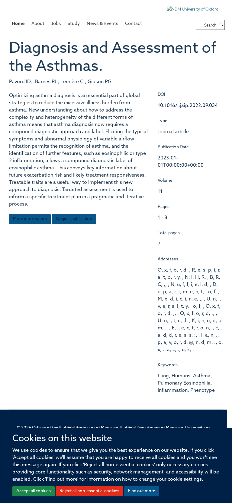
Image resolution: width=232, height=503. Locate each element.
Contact (133, 24)
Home (18, 24)
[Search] (221, 25)
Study (74, 24)
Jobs (56, 24)
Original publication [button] (74, 219)
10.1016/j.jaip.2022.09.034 (188, 105)
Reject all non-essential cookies (89, 491)
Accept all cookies (33, 491)
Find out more (141, 491)
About (37, 24)
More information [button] (30, 219)
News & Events (102, 24)
